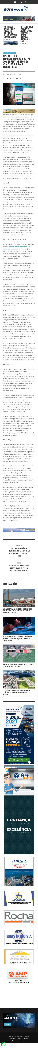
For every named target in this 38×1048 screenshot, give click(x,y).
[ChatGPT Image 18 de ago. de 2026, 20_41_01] (19, 734)
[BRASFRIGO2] (19, 937)
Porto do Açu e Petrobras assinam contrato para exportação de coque (18, 665)
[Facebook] (11, 2)
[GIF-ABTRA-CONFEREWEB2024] (19, 780)
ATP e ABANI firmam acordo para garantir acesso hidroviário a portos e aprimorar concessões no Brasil (26, 34)
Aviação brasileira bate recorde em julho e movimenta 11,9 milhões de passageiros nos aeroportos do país (17, 610)
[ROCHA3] (19, 918)
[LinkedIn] (18, 2)
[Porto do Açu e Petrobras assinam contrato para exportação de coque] (15, 653)
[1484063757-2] (18, 976)
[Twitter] (21, 2)
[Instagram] (15, 2)
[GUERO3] (19, 957)
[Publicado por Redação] (4, 40)
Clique (7, 1024)
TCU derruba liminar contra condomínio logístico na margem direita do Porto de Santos (10, 32)
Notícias (12, 53)
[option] (11, 35)
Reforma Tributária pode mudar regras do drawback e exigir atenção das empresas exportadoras (17, 638)
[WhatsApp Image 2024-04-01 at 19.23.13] (19, 18)
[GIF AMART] (19, 825)
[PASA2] (19, 898)
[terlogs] (19, 871)
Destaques (6, 53)
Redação (8, 40)
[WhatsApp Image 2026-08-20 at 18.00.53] (19, 111)
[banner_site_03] (19, 530)
